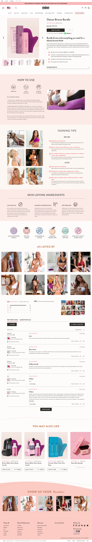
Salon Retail (19, 535)
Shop (9, 13)
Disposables (19, 533)
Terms (73, 540)
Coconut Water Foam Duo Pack (56, 464)
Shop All (6, 523)
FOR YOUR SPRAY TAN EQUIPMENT (74, 538)
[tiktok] (79, 525)
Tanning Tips (39, 531)
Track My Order (40, 533)
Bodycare (24, 13)
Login (82, 7)
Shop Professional (23, 523)
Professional (69, 13)
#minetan (58, 492)
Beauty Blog (39, 527)
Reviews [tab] (12, 320)
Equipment (19, 531)
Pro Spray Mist (50, 13)
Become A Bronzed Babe (42, 525)
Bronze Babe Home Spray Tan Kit (10, 464)
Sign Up (52, 3)
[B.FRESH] (12, 1)
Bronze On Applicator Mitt (16, 339)
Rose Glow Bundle (77, 463)
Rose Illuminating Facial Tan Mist (18, 352)
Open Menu (3, 8)
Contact (38, 535)
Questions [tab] (25, 320)
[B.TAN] (6, 1)
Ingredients (52, 67)
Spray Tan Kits (20, 527)
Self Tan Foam (6, 525)
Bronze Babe (39, 13)
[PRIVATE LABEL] (18, 1)
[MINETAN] (2, 1)
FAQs (87, 540)
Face (31, 13)
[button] (9, 8)
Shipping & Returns (80, 540)
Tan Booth (19, 525)
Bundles (59, 13)
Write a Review (78, 324)
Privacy (69, 540)
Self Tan (16, 13)
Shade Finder (79, 13)
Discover (40, 523)
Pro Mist (5, 533)
